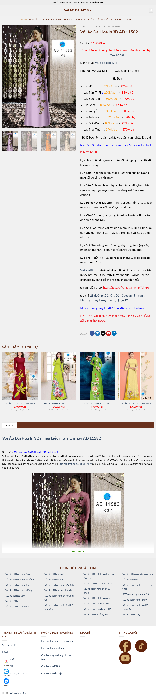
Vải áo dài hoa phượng (17, 606)
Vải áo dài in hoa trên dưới (97, 608)
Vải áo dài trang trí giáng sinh (137, 574)
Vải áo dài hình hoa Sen (17, 574)
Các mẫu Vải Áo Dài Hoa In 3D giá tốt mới (36, 451)
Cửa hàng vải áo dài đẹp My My (75, 463)
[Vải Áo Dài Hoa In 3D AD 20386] (20, 376)
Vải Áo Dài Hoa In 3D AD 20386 (20, 403)
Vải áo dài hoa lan (53, 579)
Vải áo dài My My (18, 693)
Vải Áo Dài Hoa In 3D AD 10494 (58, 403)
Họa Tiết (34, 19)
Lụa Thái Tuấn (92, 129)
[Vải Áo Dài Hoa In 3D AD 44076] (97, 376)
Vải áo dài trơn (130, 579)
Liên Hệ (118, 19)
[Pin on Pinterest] (108, 333)
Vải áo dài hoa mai (54, 574)
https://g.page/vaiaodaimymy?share (126, 287)
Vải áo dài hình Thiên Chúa (97, 583)
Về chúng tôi (9, 644)
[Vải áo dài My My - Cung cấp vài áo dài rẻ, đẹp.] (78, 10)
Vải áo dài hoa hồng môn (96, 614)
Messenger (6, 685)
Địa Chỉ (6, 665)
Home (24, 19)
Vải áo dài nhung (131, 614)
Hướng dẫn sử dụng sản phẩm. (57, 641)
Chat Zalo (6, 675)
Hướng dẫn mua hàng (52, 648)
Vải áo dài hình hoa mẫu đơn (59, 584)
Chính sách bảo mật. (52, 673)
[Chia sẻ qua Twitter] (97, 333)
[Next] (70, 77)
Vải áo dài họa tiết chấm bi (58, 590)
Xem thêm (76, 551)
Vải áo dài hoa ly (14, 600)
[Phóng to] (6, 125)
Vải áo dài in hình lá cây (134, 599)
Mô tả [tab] (9, 425)
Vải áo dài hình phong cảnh (19, 579)
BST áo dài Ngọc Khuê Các (136, 594)
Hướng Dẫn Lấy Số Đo (99, 19)
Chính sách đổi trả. (51, 666)
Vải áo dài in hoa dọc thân (96, 603)
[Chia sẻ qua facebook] (92, 333)
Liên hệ (6, 652)
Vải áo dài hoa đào (15, 595)
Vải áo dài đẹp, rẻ (106, 62)
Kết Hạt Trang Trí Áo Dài (15, 673)
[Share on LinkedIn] (114, 333)
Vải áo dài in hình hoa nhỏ (96, 598)
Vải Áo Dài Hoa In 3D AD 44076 (97, 403)
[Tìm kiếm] (151, 10)
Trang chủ (86, 26)
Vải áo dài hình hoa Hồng (18, 590)
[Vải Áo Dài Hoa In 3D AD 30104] (136, 376)
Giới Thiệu (129, 19)
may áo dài (117, 55)
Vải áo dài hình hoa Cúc (17, 584)
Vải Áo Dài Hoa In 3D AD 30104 (136, 403)
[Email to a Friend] (103, 333)
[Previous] (7, 77)
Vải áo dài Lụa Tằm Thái (107, 26)
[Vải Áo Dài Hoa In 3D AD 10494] (58, 376)
